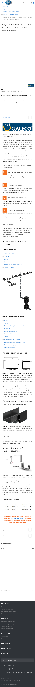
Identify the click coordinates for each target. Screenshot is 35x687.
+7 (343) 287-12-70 (9, 665)
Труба (6, 323)
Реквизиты (4, 638)
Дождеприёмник (9, 347)
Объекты (4, 618)
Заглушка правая (9, 254)
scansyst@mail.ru (9, 669)
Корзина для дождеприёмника (14, 345)
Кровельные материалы (8, 606)
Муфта (6, 320)
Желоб (6, 256)
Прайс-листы (6, 648)
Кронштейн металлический (13, 264)
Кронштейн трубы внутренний (14, 326)
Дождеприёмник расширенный (14, 342)
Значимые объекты (6, 626)
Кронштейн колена (10, 331)
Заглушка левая (9, 267)
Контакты (4, 653)
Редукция (7, 328)
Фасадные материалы (7, 609)
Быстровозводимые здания (8, 611)
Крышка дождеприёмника (12, 339)
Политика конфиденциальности (10, 680)
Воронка (7, 259)
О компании (5, 633)
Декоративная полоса (11, 262)
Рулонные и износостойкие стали (10, 613)
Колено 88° (8, 334)
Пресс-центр (5, 643)
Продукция (5, 603)
